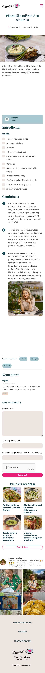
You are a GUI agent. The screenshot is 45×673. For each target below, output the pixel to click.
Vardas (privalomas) (11, 440)
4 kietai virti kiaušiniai (16, 152)
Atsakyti (5, 393)
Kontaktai (22, 632)
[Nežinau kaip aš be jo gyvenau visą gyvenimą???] (11, 580)
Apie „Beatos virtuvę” (22, 623)
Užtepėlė (6, 366)
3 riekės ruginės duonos (17, 139)
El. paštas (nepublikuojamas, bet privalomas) (22, 452)
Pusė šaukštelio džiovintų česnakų (21, 180)
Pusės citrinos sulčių (15, 176)
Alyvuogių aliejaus (14, 143)
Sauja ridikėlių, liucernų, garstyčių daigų (21, 170)
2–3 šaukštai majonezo (16, 189)
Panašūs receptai (22, 484)
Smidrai (23, 359)
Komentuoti (22, 475)
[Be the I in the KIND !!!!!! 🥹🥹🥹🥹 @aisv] (11, 603)
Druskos (10, 147)
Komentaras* (8, 408)
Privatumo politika (22, 641)
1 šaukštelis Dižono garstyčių (19, 184)
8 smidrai (10, 164)
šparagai (34, 359)
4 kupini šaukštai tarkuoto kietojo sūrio (21, 158)
